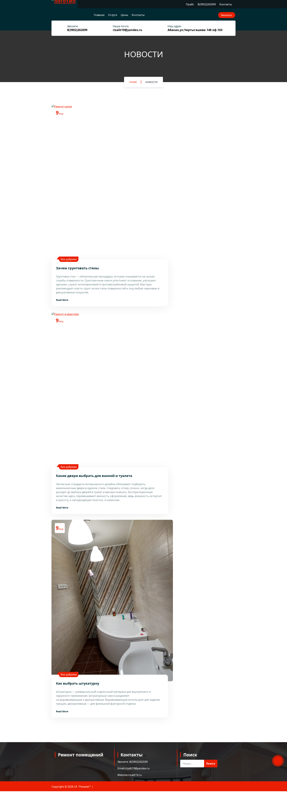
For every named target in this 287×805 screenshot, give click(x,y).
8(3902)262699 (207, 4)
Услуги (112, 15)
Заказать (226, 15)
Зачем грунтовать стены (77, 268)
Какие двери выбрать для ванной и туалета (94, 475)
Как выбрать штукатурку (77, 683)
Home (133, 82)
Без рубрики (69, 259)
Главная (99, 15)
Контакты (225, 4)
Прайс (190, 4)
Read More (62, 300)
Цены (124, 15)
